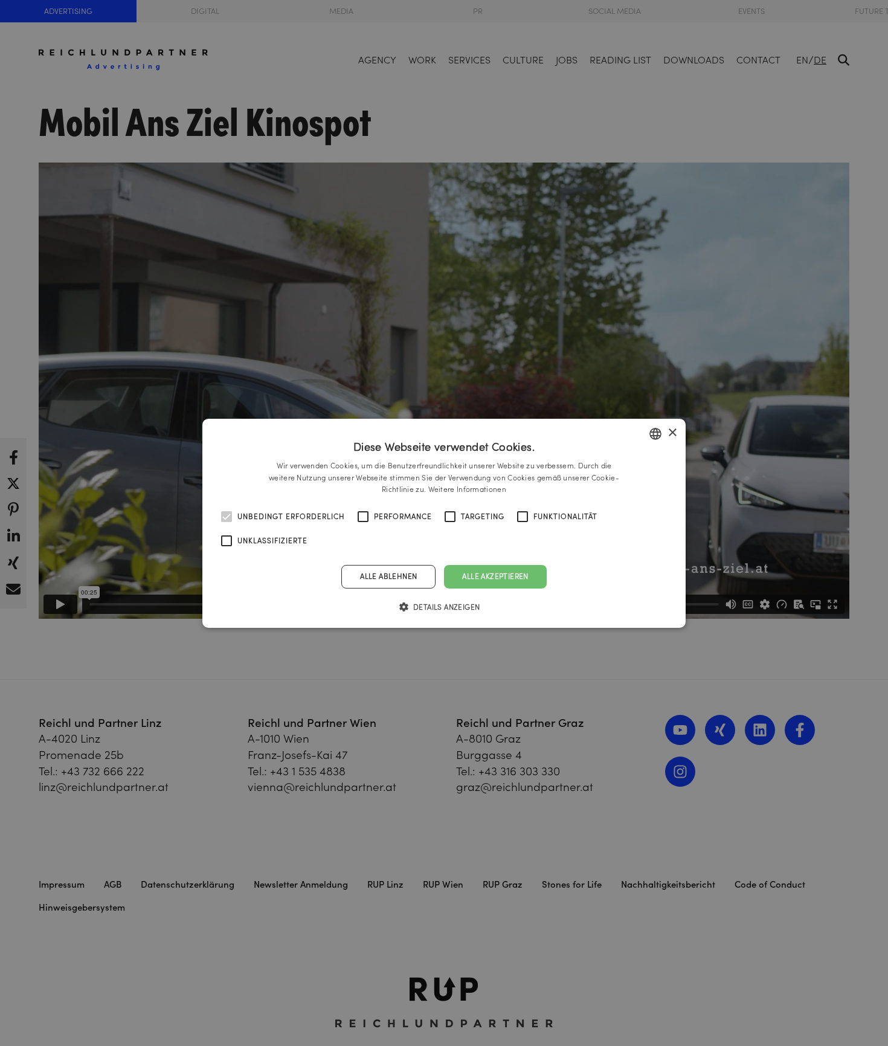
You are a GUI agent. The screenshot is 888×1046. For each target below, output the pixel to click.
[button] (444, 607)
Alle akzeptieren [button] (495, 576)
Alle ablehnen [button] (388, 576)
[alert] (444, 523)
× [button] (672, 432)
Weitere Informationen (467, 489)
